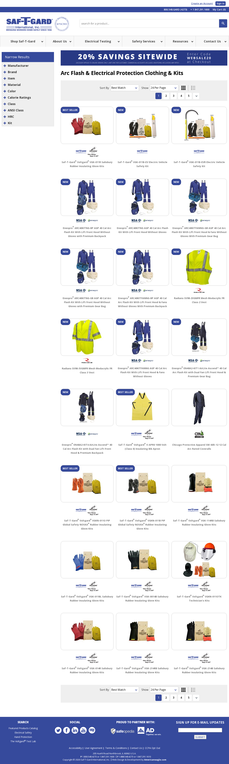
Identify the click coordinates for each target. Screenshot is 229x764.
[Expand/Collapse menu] (42, 41)
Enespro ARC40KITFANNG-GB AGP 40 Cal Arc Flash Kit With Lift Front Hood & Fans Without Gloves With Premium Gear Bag (199, 232)
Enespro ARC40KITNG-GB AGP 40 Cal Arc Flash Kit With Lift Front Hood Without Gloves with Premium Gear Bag (87, 302)
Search (23, 722)
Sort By (104, 88)
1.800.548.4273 (89, 756)
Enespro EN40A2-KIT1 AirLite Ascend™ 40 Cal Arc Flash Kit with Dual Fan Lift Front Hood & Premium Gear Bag (199, 372)
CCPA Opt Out (152, 748)
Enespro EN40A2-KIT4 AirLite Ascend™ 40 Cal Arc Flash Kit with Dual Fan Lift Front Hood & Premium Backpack (87, 448)
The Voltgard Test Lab (23, 741)
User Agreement (93, 748)
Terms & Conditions (116, 748)
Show (144, 88)
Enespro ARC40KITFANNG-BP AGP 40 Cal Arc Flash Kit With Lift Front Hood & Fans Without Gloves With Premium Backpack (142, 302)
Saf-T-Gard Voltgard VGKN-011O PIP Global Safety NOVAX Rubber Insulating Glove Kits (87, 524)
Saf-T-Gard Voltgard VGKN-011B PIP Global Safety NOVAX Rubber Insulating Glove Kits (142, 524)
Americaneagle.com (155, 759)
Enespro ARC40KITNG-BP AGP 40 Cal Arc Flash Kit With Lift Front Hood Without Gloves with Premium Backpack (87, 232)
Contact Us (136, 748)
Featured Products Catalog (23, 728)
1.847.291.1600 (107, 756)
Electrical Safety (23, 732)
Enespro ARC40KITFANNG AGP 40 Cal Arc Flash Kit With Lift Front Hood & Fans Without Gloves (142, 372)
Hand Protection (23, 737)
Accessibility (75, 748)
